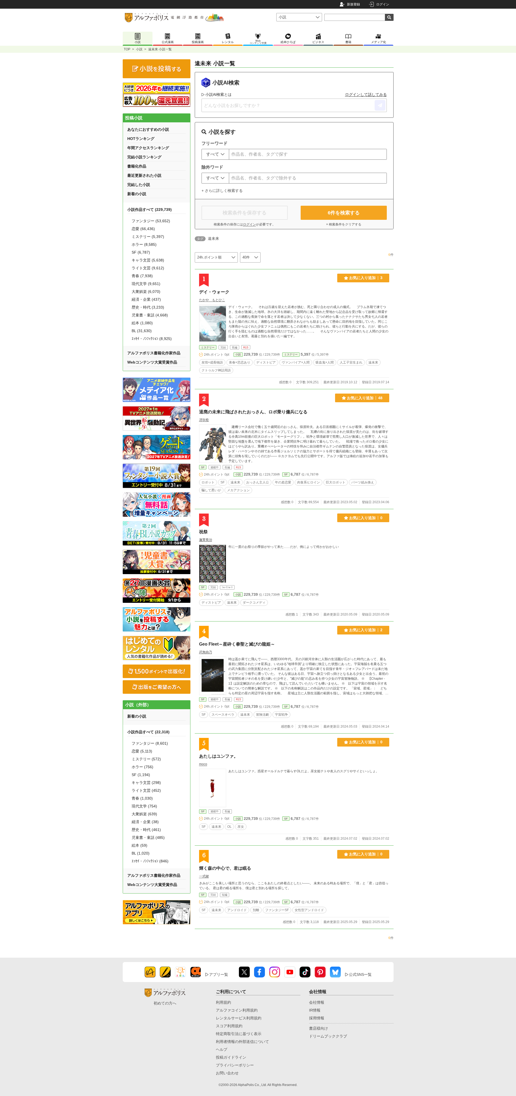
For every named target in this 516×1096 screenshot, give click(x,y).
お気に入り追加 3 (365, 278)
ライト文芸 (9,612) (148, 268)
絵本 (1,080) (142, 323)
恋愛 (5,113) (142, 751)
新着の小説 (136, 194)
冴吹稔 (204, 420)
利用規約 (223, 1002)
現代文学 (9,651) (146, 284)
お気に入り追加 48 (364, 398)
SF (203, 467)
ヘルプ (221, 1049)
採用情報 (316, 1018)
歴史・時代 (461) (146, 829)
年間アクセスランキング (148, 148)
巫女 (241, 827)
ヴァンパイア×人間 (296, 362)
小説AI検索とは (218, 94)
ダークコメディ (254, 602)
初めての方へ (165, 1003)
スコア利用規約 (229, 1026)
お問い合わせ (227, 1073)
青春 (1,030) (142, 798)
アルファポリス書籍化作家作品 (153, 353)
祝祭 (203, 531)
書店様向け (318, 1028)
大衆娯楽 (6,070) (146, 291)
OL (229, 827)
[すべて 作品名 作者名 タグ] (215, 154)
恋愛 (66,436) (143, 229)
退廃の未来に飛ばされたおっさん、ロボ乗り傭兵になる (253, 412)
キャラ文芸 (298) (146, 782)
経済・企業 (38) (145, 822)
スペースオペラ (223, 715)
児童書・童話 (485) (148, 837)
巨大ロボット (335, 482)
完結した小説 (138, 184)
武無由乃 (205, 652)
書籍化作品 (136, 166)
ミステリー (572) (146, 759)
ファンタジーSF (277, 910)
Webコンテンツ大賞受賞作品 (152, 362)
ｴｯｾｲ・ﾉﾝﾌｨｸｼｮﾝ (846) (150, 861)
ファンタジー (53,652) (151, 221)
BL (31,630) (142, 331)
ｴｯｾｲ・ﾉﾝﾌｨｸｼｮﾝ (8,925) (152, 338)
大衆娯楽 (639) (144, 814)
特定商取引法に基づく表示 (238, 1034)
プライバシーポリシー (235, 1065)
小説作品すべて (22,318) (148, 732)
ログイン (382, 4)
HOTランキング (140, 138)
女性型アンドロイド (309, 910)
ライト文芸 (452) (146, 790)
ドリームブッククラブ (328, 1036)
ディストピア (266, 362)
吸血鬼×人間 (325, 362)
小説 (139, 49)
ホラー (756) (142, 767)
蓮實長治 (205, 540)
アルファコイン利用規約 (237, 1010)
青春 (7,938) (142, 276)
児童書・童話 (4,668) (150, 315)
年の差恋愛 (283, 482)
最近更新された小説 (144, 175)
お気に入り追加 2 (365, 630)
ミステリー (208, 347)
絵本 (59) (139, 845)
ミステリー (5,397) (148, 236)
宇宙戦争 (281, 715)
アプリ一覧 (218, 974)
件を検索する (344, 212)
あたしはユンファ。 (218, 756)
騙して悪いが (211, 490)
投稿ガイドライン (231, 1057)
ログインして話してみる (366, 94)
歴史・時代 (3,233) (148, 307)
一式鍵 (204, 876)
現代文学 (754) (144, 806)
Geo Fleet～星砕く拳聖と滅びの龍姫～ (237, 644)
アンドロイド (237, 910)
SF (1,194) (141, 775)
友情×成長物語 (212, 362)
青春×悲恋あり (239, 362)
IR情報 (314, 1010)
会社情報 (316, 1002)
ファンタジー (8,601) (150, 743)
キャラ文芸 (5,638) (148, 260)
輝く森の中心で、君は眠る (225, 868)
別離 (256, 910)
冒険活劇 (262, 715)
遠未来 (373, 362)
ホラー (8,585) (144, 244)
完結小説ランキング (144, 157)
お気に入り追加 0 (365, 518)
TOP (127, 49)
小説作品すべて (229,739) (149, 209)
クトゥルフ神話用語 (216, 370)
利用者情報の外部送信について (242, 1041)
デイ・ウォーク (214, 292)
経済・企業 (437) (146, 299)
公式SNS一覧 (360, 974)
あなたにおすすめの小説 (148, 129)
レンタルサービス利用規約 (238, 1018)
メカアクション (238, 490)
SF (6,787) (141, 252)
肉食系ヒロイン (308, 482)
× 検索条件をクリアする (343, 224)
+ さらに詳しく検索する (222, 190)
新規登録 (353, 4)
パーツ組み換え (362, 482)
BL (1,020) (141, 853)
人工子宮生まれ (351, 362)
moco (203, 764)
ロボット (208, 482)
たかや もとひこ (212, 300)
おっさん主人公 (257, 482)
